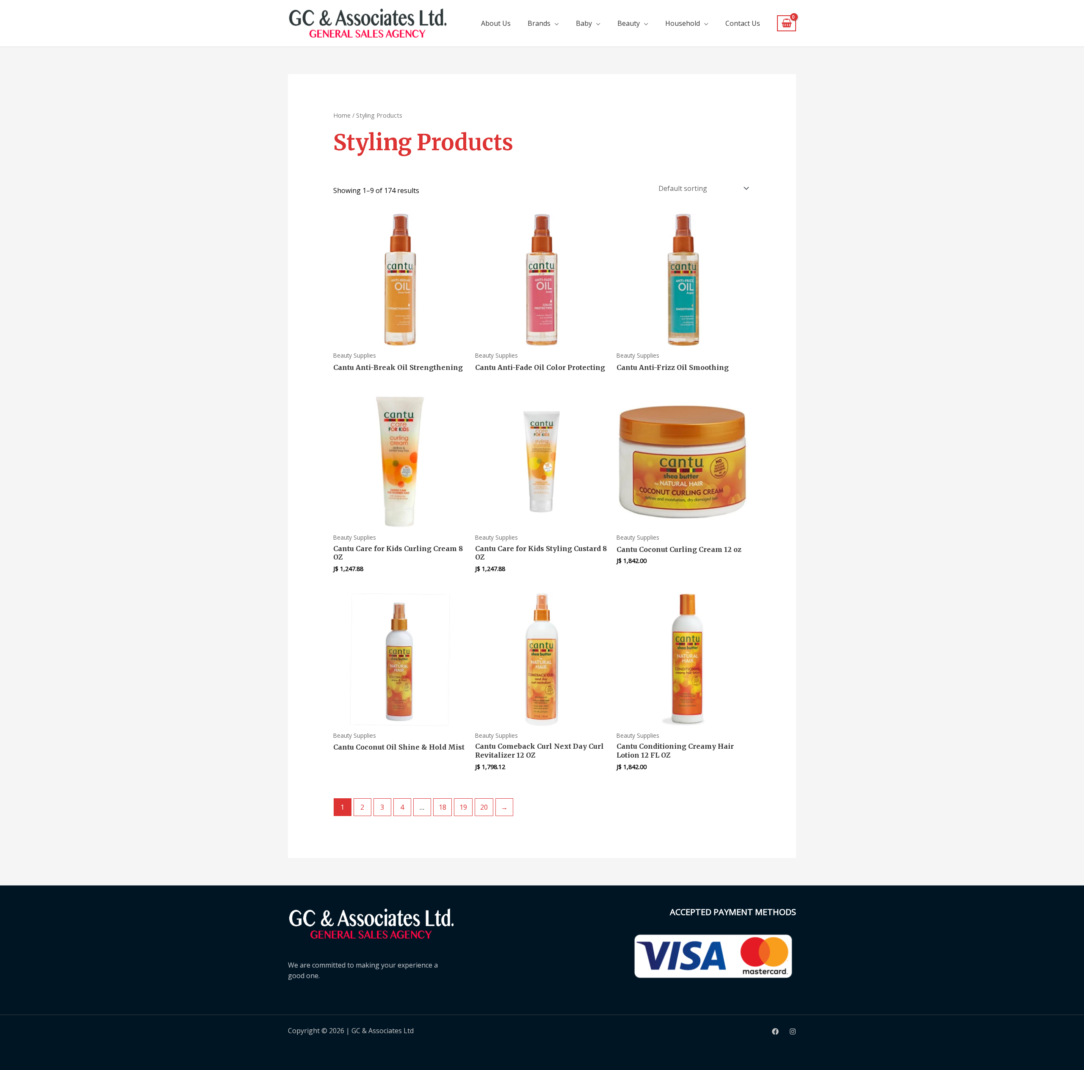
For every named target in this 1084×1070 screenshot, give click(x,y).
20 (484, 807)
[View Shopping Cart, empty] (786, 23)
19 (463, 807)
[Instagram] (792, 1031)
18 (442, 807)
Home (342, 115)
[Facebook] (775, 1031)
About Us (496, 23)
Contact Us (742, 23)
